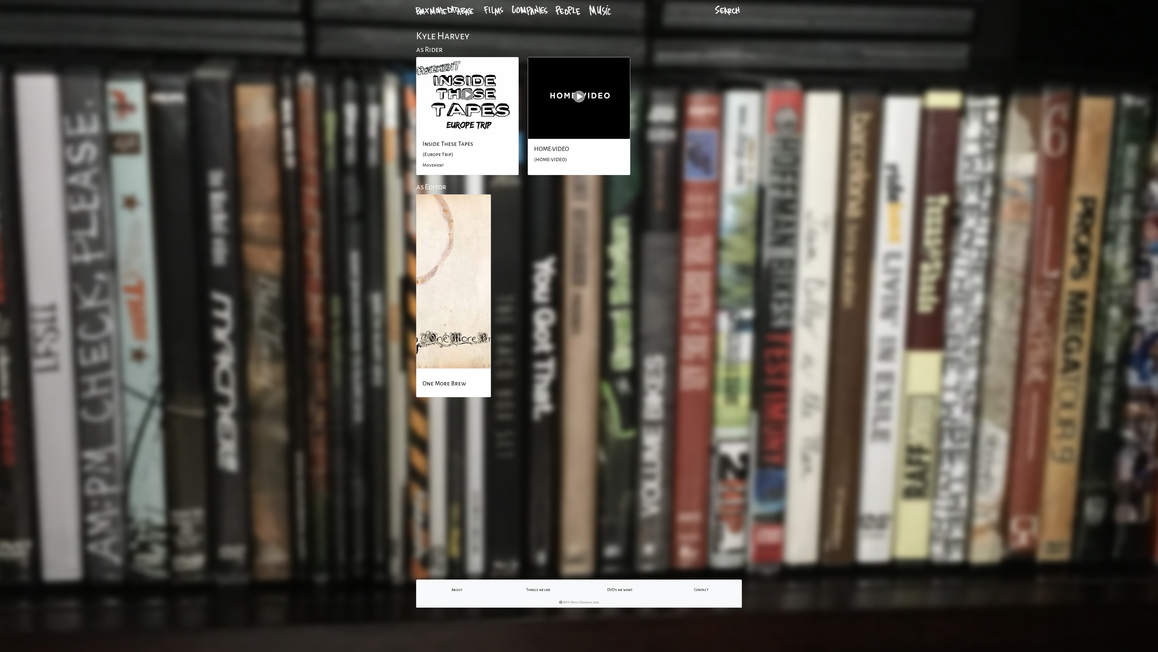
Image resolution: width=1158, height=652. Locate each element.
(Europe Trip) (437, 154)
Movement (433, 165)
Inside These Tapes (447, 143)
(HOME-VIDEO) (550, 159)
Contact (701, 590)
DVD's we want (619, 590)
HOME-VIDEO (551, 148)
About (456, 590)
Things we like (538, 590)
